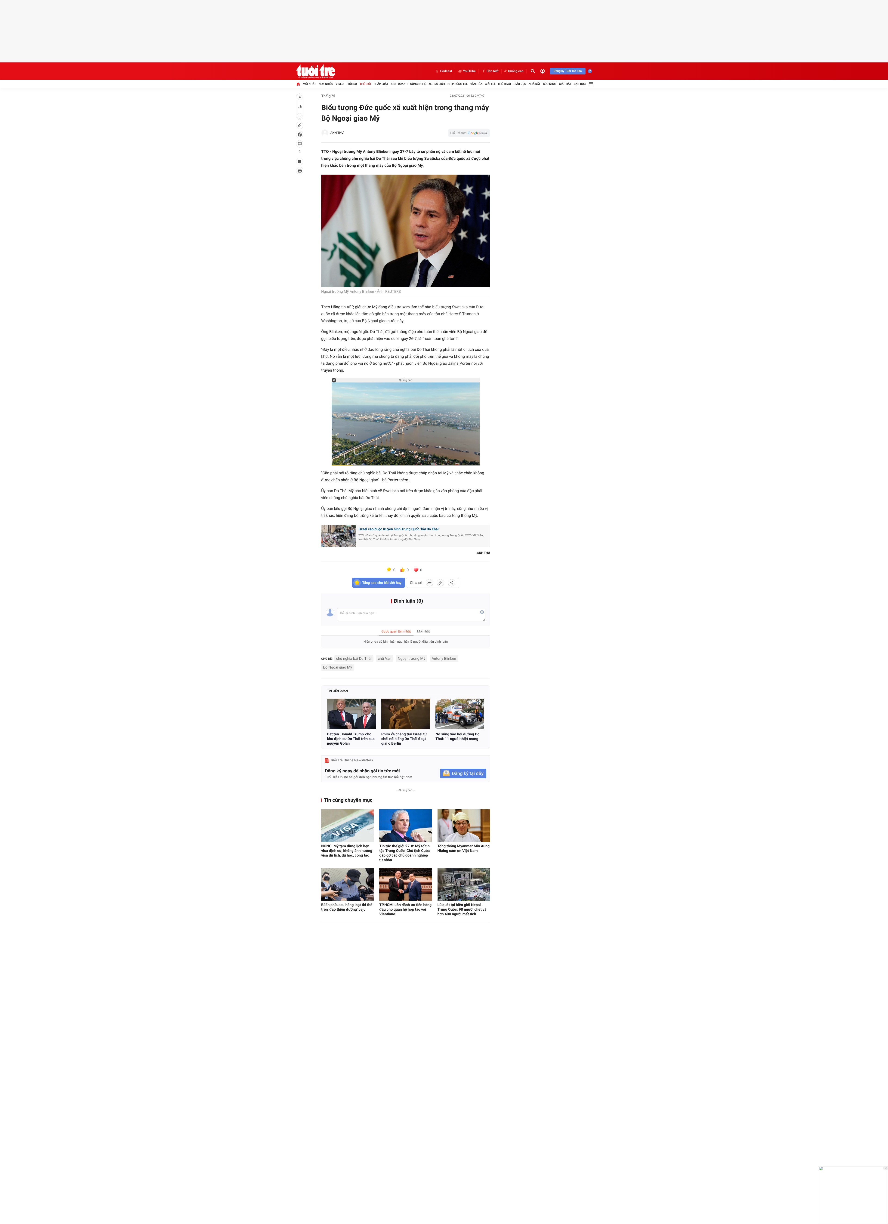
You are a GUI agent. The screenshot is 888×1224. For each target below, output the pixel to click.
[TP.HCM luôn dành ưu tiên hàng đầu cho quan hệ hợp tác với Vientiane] (405, 884)
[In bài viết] (299, 170)
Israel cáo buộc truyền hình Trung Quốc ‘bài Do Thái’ (398, 529)
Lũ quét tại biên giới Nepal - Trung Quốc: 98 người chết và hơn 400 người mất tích (462, 909)
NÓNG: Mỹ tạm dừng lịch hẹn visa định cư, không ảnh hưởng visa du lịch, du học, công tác (346, 850)
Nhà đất (534, 84)
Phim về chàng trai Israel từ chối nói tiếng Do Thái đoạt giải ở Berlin (404, 739)
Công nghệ (418, 84)
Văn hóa (476, 84)
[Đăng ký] (463, 774)
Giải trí (490, 84)
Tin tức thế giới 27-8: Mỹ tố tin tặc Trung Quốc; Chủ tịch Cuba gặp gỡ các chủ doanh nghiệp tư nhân (404, 853)
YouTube (469, 71)
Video (340, 84)
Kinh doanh (399, 84)
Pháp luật (380, 84)
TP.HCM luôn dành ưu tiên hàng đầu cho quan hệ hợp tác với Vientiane (405, 909)
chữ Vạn (384, 658)
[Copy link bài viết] (440, 582)
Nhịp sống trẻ (457, 84)
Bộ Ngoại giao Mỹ (337, 667)
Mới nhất (309, 84)
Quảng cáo (516, 71)
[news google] (469, 133)
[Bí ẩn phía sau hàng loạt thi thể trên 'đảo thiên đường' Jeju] (347, 884)
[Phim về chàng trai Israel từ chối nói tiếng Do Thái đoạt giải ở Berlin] (405, 714)
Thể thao (504, 84)
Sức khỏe (549, 84)
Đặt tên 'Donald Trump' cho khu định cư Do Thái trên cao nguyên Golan (351, 739)
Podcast (446, 71)
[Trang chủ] (298, 84)
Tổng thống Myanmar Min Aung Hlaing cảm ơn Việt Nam (464, 848)
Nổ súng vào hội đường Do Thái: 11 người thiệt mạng (457, 736)
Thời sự (351, 84)
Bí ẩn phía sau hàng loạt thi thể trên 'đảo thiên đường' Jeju (346, 907)
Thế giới (365, 84)
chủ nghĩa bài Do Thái (354, 658)
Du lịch (440, 84)
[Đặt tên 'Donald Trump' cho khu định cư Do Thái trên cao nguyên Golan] (351, 714)
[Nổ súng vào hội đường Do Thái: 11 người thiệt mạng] (459, 714)
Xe (430, 84)
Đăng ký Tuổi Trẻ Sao (568, 71)
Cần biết (493, 71)
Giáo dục (520, 84)
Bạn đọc (580, 84)
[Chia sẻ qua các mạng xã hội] (451, 582)
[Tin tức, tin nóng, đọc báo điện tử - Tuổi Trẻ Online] (315, 71)
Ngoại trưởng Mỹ (411, 658)
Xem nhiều (326, 84)
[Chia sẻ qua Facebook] (429, 582)
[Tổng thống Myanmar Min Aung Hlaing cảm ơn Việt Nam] (464, 825)
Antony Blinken (444, 658)
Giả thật (565, 84)
